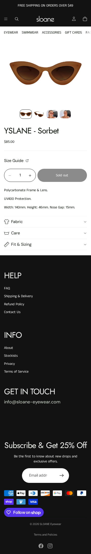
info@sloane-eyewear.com (32, 402)
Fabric (17, 221)
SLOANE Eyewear (50, 524)
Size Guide (14, 160)
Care (15, 233)
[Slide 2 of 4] (38, 114)
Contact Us (12, 312)
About (8, 347)
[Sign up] (61, 475)
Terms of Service (16, 371)
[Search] (16, 18)
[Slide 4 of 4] (65, 114)
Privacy (9, 363)
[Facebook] (41, 546)
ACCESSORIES (51, 32)
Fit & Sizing (21, 244)
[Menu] (6, 19)
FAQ (7, 288)
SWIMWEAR (30, 32)
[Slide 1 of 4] (25, 114)
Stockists (11, 355)
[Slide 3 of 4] (52, 114)
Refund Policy (14, 304)
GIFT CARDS (73, 32)
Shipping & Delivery (18, 296)
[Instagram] (50, 546)
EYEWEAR (11, 32)
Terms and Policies (45, 535)
